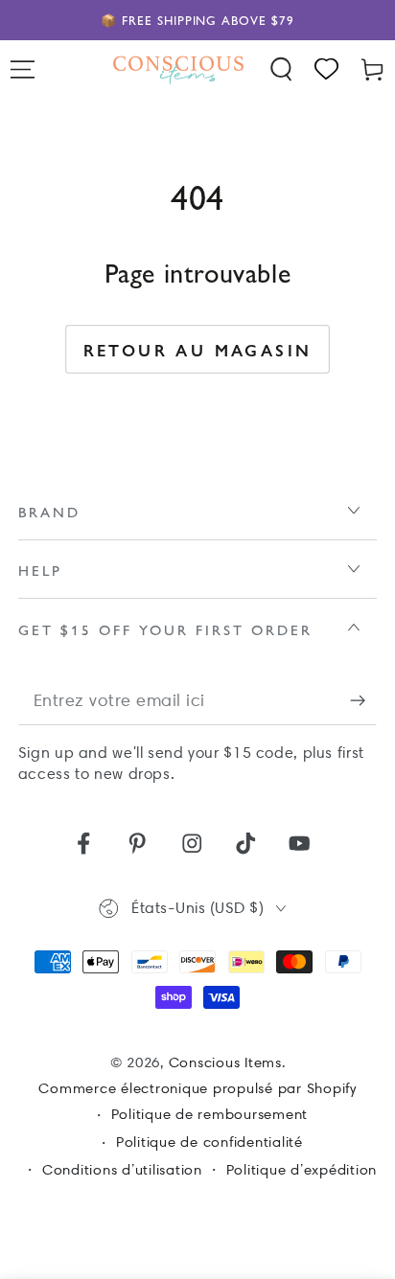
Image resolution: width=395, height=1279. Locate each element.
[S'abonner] (364, 700)
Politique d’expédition (302, 1169)
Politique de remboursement (210, 1114)
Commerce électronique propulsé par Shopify (197, 1088)
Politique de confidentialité (209, 1142)
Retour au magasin (198, 349)
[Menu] (23, 69)
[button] (282, 69)
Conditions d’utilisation (122, 1169)
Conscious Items (225, 1062)
